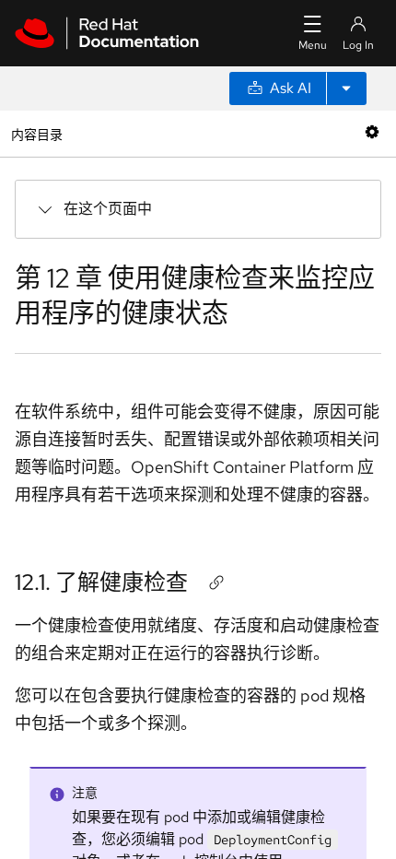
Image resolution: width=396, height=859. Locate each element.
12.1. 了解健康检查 (101, 582)
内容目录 (36, 133)
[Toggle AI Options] (346, 88)
